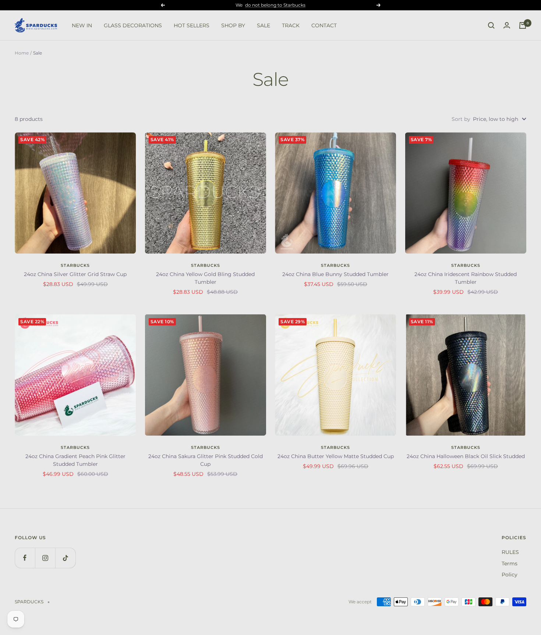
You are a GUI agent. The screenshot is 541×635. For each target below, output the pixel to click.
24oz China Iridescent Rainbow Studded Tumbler (465, 278)
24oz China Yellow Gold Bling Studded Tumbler (205, 278)
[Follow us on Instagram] (45, 558)
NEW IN (82, 25)
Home (22, 53)
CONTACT (324, 25)
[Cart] (522, 25)
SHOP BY (233, 25)
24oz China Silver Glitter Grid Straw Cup (75, 274)
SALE (263, 25)
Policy (509, 574)
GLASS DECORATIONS (133, 25)
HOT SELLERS (191, 25)
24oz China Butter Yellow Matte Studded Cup (335, 456)
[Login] (506, 25)
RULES (510, 552)
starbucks (75, 265)
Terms (509, 563)
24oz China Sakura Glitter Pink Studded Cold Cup (205, 460)
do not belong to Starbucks (275, 5)
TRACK (291, 25)
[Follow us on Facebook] (25, 558)
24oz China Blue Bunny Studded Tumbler (335, 274)
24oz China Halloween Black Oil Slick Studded (466, 456)
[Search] (491, 25)
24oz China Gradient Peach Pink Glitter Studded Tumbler (75, 460)
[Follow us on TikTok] (65, 558)
